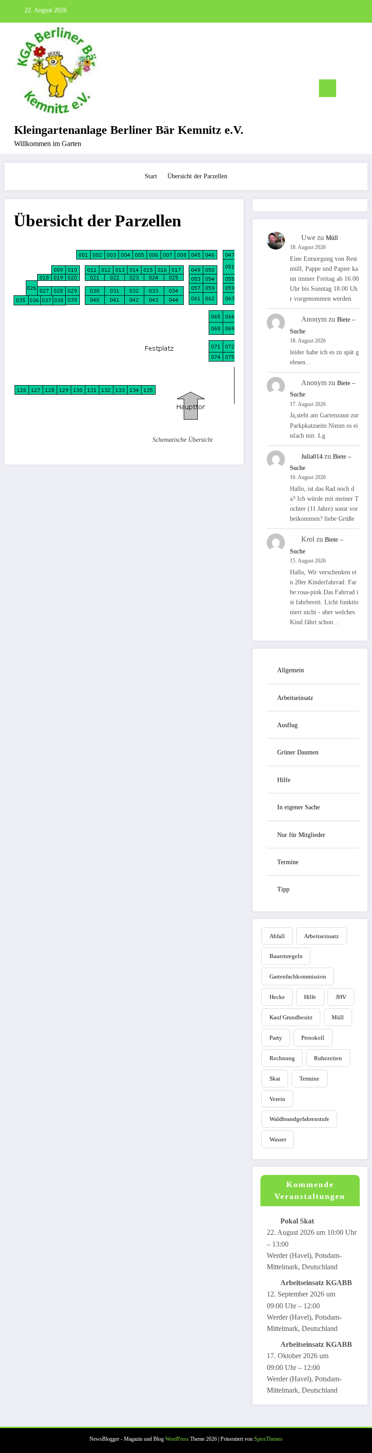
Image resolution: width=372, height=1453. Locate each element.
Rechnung (282, 1058)
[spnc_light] (362, 89)
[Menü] (327, 88)
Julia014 (312, 456)
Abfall (277, 936)
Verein (277, 1099)
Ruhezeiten (328, 1058)
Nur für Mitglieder (301, 835)
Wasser (277, 1139)
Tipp (283, 889)
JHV (341, 996)
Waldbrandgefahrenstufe (299, 1118)
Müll (332, 238)
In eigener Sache (298, 807)
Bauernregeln (286, 956)
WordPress (177, 1439)
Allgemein (290, 670)
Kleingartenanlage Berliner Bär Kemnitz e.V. (129, 130)
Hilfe (283, 780)
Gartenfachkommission (297, 976)
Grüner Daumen (297, 752)
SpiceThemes (268, 1439)
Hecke (277, 996)
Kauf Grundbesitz (291, 1017)
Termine (288, 862)
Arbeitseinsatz (295, 698)
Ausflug (287, 725)
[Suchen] (347, 90)
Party (275, 1037)
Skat (274, 1078)
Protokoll (312, 1037)
